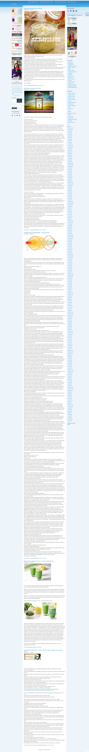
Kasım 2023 (70, 177)
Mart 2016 (70, 320)
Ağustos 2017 (70, 292)
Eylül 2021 (70, 219)
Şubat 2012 (70, 395)
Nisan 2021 (70, 227)
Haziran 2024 (70, 166)
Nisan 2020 (70, 241)
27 (18, 92)
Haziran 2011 (70, 408)
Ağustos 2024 (70, 163)
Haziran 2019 (70, 257)
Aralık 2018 (70, 267)
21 (19, 90)
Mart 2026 (70, 134)
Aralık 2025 (70, 139)
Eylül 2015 (70, 329)
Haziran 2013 (70, 372)
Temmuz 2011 (70, 406)
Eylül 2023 (70, 180)
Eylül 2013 (70, 368)
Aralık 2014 (70, 344)
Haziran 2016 (70, 315)
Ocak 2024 (70, 174)
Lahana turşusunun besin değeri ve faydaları (33, 8)
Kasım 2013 (70, 364)
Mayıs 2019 (70, 259)
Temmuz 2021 (70, 222)
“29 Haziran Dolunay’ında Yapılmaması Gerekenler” (72, 73)
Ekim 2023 (70, 179)
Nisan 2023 (70, 188)
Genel (69, 110)
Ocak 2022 (70, 212)
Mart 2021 (70, 228)
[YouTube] (17, 115)
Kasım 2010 (70, 419)
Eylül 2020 (70, 233)
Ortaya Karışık (70, 116)
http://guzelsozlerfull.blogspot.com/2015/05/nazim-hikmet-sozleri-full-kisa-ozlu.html (39, 690)
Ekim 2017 (70, 289)
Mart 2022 (70, 209)
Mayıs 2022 (70, 206)
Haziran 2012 (70, 390)
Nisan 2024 (70, 169)
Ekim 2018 (70, 270)
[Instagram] (14, 115)
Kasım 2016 (70, 307)
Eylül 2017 (70, 291)
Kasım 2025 (70, 140)
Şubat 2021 (70, 230)
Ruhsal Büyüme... (27, 229)
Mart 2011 (70, 412)
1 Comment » (39, 647)
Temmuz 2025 (70, 145)
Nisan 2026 (70, 132)
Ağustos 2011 (70, 404)
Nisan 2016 (70, 318)
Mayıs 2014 (70, 355)
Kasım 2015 (70, 326)
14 (19, 88)
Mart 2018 (70, 281)
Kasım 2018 (70, 268)
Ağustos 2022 (70, 201)
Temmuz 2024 (70, 164)
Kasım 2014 (70, 345)
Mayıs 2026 (70, 131)
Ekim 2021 (70, 217)
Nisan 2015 (70, 337)
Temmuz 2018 (70, 275)
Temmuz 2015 (70, 332)
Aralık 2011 (70, 398)
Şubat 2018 (70, 283)
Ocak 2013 (70, 380)
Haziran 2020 (70, 238)
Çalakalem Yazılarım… (72, 96)
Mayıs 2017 (70, 297)
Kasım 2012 (70, 382)
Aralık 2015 (70, 324)
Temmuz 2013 (70, 371)
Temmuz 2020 (70, 236)
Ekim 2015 (70, 328)
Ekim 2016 (70, 308)
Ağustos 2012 (70, 387)
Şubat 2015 (70, 340)
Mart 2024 (70, 171)
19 (16, 90)
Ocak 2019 (70, 265)
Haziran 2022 (70, 204)
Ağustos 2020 (70, 235)
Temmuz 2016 (70, 313)
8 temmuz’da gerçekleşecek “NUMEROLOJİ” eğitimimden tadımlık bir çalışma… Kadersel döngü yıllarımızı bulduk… (72, 66)
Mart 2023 (70, 190)
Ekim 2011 (70, 401)
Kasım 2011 (70, 400)
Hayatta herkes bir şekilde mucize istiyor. (32, 88)
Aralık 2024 (70, 156)
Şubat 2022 (70, 211)
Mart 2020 (70, 243)
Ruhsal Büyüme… (71, 117)
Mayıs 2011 (70, 409)
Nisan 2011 (70, 411)
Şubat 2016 (70, 321)
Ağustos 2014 (70, 350)
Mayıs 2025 (70, 148)
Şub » (18, 95)
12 (16, 88)
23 (12, 92)
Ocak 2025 (70, 155)
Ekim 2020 (70, 232)
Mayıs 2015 (70, 336)
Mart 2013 (70, 377)
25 (15, 92)
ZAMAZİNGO (14, 3)
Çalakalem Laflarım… (72, 94)
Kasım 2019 (70, 249)
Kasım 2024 (70, 158)
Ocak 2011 (70, 416)
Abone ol (14, 108)
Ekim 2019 (70, 251)
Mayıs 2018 (70, 278)
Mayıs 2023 (70, 187)
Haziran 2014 (70, 353)
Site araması (14, 97)
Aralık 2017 (70, 286)
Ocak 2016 (70, 323)
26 (16, 92)
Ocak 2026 (70, 137)
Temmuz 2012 (70, 388)
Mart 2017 (70, 300)
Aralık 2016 (70, 305)
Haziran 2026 (70, 129)
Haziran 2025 (70, 147)
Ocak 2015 (70, 342)
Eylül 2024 (70, 161)
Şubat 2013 (70, 379)
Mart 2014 (70, 358)
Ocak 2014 (70, 361)
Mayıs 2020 (70, 240)
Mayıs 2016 (70, 316)
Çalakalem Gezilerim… (72, 93)
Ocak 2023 (70, 193)
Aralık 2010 (70, 417)
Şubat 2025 (70, 153)
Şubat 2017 (70, 302)
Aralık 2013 (70, 363)
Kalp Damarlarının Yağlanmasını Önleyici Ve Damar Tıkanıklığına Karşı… (39, 561)
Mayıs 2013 (70, 374)
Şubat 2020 (70, 244)
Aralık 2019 (70, 248)
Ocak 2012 (70, 396)
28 (19, 92)
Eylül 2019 (70, 252)
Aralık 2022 (70, 195)
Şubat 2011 (70, 414)
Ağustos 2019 (70, 254)
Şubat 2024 (70, 172)
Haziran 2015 (70, 334)
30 (12, 94)
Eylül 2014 (70, 348)
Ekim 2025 (70, 142)
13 (18, 88)
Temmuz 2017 (70, 294)
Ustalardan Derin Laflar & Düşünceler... (31, 745)
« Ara (15, 95)
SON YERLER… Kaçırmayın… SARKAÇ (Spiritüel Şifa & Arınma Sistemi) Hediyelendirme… (72, 86)
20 (18, 90)
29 (21, 92)
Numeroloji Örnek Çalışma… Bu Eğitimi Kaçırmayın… (72, 77)
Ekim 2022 (70, 198)
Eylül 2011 (70, 403)
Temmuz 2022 (70, 203)
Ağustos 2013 (70, 369)
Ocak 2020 (70, 246)
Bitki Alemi (26, 85)
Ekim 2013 (70, 366)
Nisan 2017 (70, 299)
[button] (68, 21)
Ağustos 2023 (70, 182)
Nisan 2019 (70, 260)
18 (15, 90)
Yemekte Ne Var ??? (71, 122)
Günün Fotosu (70, 108)
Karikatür (69, 111)
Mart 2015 (70, 339)
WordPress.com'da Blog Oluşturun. (44, 749)
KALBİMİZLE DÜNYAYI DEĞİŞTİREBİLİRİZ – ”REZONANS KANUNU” (37, 232)
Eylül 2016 (70, 310)
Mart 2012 (70, 393)
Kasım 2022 (70, 196)
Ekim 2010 (70, 420)
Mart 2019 (70, 262)
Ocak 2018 (70, 284)
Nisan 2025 (70, 150)
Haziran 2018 (70, 276)
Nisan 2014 (70, 356)
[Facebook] (12, 115)
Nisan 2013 (70, 376)
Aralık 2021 (70, 214)
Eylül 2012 (70, 385)
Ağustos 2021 (70, 220)
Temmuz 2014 (70, 352)
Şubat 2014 (70, 360)
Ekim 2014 (70, 347)
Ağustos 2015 (70, 331)
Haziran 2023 (70, 185)
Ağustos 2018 (70, 273)
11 (15, 88)
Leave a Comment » (40, 85)
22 (21, 90)
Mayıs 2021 (70, 225)
